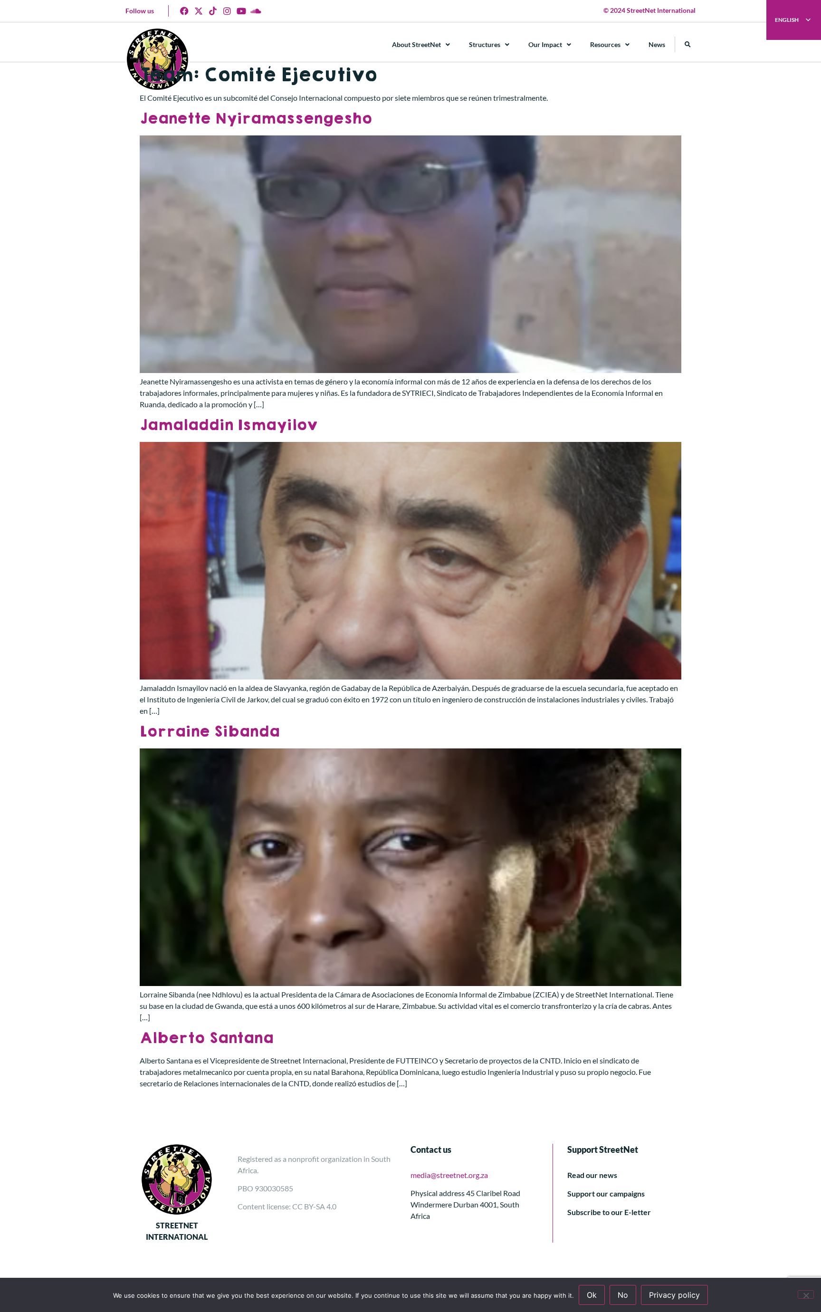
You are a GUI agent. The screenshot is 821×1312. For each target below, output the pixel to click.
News (657, 44)
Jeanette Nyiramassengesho (256, 118)
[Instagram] (227, 11)
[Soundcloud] (255, 11)
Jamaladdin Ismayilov (228, 425)
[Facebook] (184, 11)
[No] (806, 1294)
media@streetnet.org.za (449, 1174)
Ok (592, 1295)
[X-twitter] (198, 11)
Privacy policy (674, 1295)
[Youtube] (241, 11)
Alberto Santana (206, 1038)
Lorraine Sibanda (209, 731)
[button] (688, 44)
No (623, 1295)
